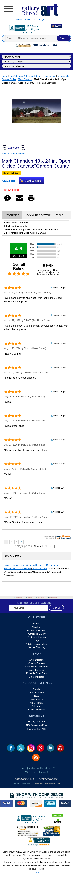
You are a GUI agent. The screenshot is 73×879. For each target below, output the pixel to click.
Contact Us (36, 623)
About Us (30, 20)
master (21, 803)
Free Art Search (36, 692)
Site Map (36, 706)
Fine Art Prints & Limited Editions (25, 76)
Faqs (42, 20)
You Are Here (13, 555)
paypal (65, 803)
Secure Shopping (36, 647)
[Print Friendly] (31, 201)
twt (21, 748)
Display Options (22, 546)
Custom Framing (36, 663)
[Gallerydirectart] (36, 8)
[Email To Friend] (19, 201)
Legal (36, 872)
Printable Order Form (36, 673)
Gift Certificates (36, 677)
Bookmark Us (36, 699)
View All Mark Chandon (13, 153)
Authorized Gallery (37, 634)
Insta (31, 748)
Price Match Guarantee (36, 666)
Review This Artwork (37, 215)
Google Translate (36, 709)
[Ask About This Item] (7, 201)
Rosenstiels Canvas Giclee (17, 568)
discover (36, 803)
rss (36, 757)
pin (40, 748)
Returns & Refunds (36, 630)
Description (12, 215)
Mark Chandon (25, 79)
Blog (36, 696)
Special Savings (36, 670)
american (50, 803)
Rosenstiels (50, 76)
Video (59, 215)
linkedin (50, 748)
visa (6, 803)
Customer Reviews (36, 637)
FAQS (37, 640)
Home (19, 20)
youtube (60, 748)
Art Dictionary (36, 703)
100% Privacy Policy (36, 644)
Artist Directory (36, 660)
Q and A (37, 689)
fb (11, 748)
